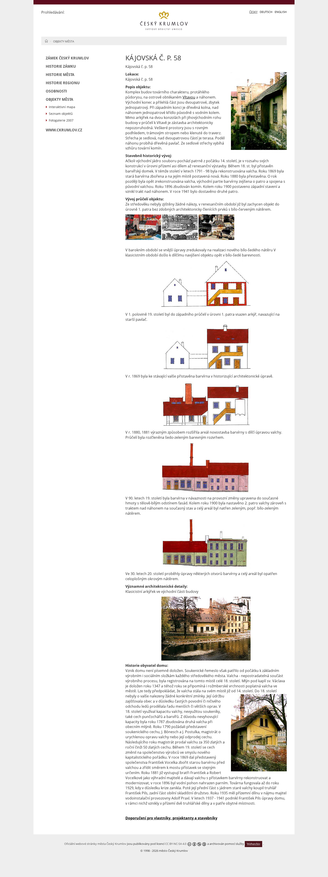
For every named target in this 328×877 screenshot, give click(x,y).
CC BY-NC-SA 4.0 (175, 844)
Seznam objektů (61, 113)
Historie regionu (63, 82)
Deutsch (266, 12)
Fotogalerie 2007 (61, 120)
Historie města (60, 74)
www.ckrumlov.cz (64, 130)
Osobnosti (56, 91)
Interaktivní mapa (62, 107)
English (281, 12)
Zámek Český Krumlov (67, 58)
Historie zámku (61, 66)
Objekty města (63, 41)
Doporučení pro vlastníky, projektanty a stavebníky (171, 818)
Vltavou (189, 97)
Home (46, 40)
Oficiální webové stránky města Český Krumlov (95, 844)
